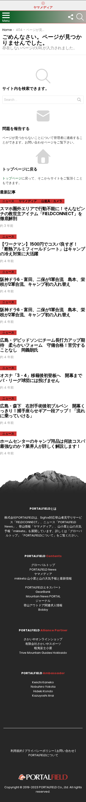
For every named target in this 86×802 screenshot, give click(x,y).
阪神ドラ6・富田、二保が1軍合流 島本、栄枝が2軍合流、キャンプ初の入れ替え (42, 281)
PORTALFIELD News (43, 569)
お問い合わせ (65, 751)
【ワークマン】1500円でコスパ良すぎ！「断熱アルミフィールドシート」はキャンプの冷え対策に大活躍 (42, 249)
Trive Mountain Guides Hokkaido (43, 653)
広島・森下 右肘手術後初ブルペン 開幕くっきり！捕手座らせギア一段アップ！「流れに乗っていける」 (42, 411)
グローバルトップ (43, 565)
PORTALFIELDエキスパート (43, 587)
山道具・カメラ (51, 201)
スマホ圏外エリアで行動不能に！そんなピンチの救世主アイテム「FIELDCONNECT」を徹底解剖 (42, 214)
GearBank (43, 592)
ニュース (8, 201)
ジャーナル (43, 601)
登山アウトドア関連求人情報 (43, 605)
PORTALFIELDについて (38, 535)
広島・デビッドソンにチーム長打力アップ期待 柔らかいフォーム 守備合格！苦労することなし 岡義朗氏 (42, 345)
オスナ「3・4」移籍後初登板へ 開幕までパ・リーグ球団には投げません (41, 377)
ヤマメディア (43, 7)
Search (79, 101)
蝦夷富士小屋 (43, 648)
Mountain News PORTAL (43, 596)
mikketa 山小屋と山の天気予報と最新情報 (43, 578)
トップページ (12, 178)
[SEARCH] (80, 17)
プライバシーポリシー (39, 751)
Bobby (43, 609)
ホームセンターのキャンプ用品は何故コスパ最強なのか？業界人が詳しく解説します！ (42, 443)
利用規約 (16, 751)
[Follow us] (70, 17)
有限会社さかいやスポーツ (43, 644)
